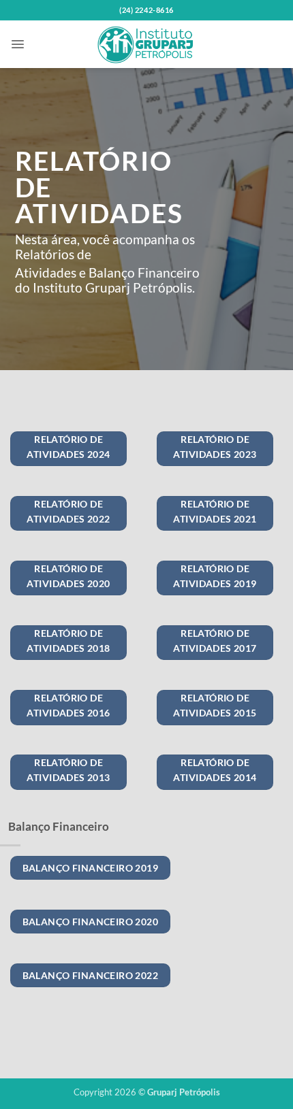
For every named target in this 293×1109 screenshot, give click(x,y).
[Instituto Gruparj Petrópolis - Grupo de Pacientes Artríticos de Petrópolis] (146, 44)
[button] (17, 44)
